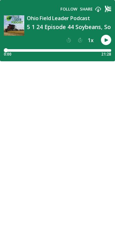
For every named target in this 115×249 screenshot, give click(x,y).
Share (86, 9)
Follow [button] (68, 9)
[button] (98, 9)
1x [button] (91, 40)
